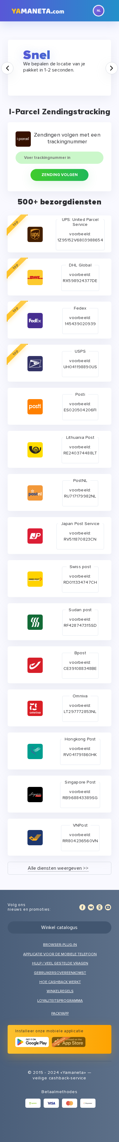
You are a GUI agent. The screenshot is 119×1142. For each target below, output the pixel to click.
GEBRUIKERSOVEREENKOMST (60, 973)
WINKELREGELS (60, 991)
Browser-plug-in (60, 944)
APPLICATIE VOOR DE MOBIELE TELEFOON (60, 954)
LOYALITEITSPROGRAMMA (60, 1000)
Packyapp (60, 1013)
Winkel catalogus (59, 927)
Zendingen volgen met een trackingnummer (67, 138)
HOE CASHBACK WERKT (60, 982)
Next (117, 65)
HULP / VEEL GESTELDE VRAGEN (60, 963)
